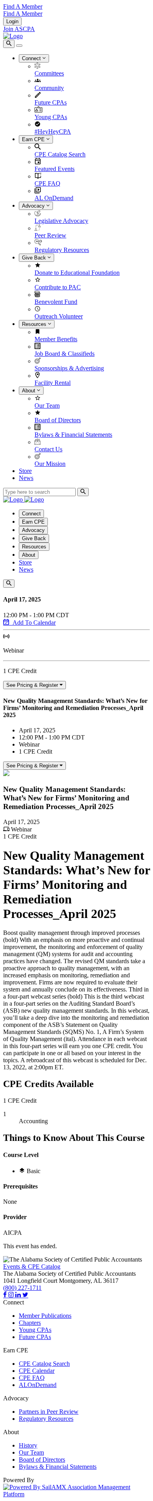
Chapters (30, 1322)
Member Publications (45, 1315)
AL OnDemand (54, 198)
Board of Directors (58, 420)
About (29, 391)
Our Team (47, 405)
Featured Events (55, 169)
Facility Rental (53, 382)
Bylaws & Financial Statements (73, 434)
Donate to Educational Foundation (77, 272)
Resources (35, 324)
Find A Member (22, 6)
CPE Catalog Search (60, 154)
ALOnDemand (37, 1384)
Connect (32, 58)
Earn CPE (34, 139)
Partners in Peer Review (48, 1411)
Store (25, 470)
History (28, 1445)
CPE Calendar (37, 1370)
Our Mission (50, 463)
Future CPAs (51, 102)
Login (12, 21)
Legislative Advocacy (61, 220)
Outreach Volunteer (59, 316)
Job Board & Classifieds (65, 353)
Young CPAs (51, 117)
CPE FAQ (47, 183)
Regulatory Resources (62, 249)
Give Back (34, 258)
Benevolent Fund (56, 301)
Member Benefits (56, 339)
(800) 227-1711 (22, 1287)
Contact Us (48, 449)
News (26, 478)
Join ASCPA (19, 29)
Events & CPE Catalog (31, 1266)
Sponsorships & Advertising (69, 368)
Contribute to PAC (58, 287)
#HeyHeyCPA (53, 131)
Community (49, 88)
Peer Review (50, 235)
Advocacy (34, 206)
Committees (49, 73)
